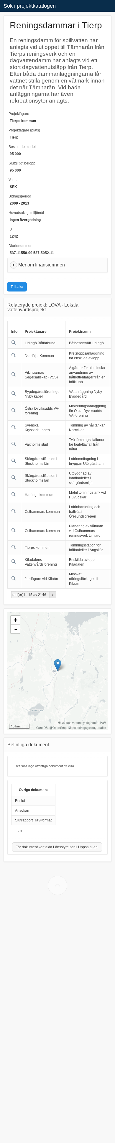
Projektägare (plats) (24, 130)
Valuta (14, 180)
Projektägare (19, 114)
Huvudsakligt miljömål (26, 213)
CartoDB (42, 728)
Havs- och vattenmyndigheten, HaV (82, 723)
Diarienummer (20, 246)
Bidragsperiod (20, 196)
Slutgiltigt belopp (22, 163)
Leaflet (101, 728)
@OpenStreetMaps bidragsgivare (72, 728)
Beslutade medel (22, 147)
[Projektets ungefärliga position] (57, 665)
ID (10, 229)
